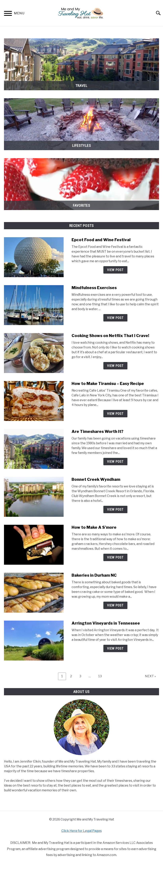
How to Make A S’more (94, 527)
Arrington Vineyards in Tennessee (106, 623)
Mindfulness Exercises (94, 287)
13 (101, 676)
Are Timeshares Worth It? (97, 431)
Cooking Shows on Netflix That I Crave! (110, 335)
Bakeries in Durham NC (94, 575)
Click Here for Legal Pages (81, 831)
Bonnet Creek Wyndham (96, 479)
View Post (115, 270)
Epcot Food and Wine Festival (101, 239)
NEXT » (150, 676)
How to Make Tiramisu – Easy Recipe (108, 383)
